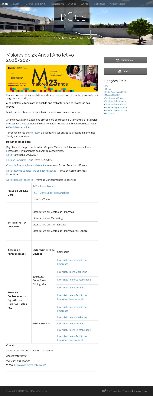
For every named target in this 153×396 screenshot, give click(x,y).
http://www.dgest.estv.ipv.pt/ (30, 365)
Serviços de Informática (116, 101)
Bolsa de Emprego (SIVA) (116, 107)
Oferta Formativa (35, 3)
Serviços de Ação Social (116, 104)
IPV (106, 85)
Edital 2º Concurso (16, 160)
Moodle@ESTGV (112, 95)
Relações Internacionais (116, 110)
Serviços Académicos (114, 98)
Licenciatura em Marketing (72, 271)
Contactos (99, 3)
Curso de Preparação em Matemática (27, 165)
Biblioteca (109, 113)
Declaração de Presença (19, 179)
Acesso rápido (118, 3)
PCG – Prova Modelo (44, 186)
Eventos (85, 3)
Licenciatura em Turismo (71, 287)
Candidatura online (19, 127)
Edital (9, 154)
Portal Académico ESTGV (116, 92)
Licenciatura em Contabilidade (74, 279)
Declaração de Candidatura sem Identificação (31, 170)
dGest (16, 3)
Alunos (72, 3)
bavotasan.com (139, 391)
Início (5, 3)
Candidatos (57, 3)
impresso (34, 132)
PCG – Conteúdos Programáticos (51, 192)
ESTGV (108, 88)
